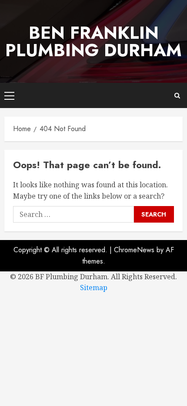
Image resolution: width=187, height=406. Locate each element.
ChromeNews (134, 250)
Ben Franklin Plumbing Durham (93, 41)
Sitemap (93, 287)
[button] (9, 95)
